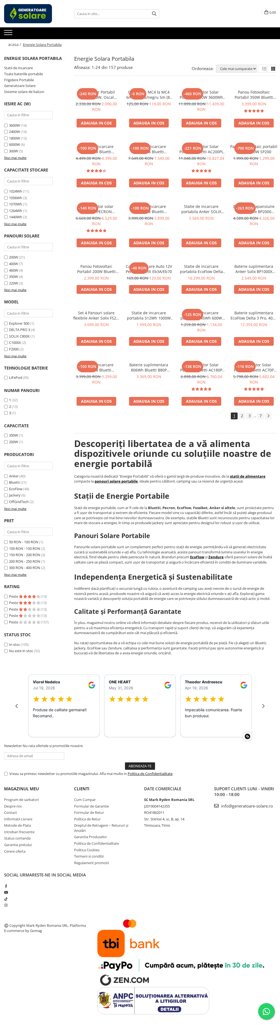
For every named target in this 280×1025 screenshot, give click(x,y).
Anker (14, 476)
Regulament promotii (91, 862)
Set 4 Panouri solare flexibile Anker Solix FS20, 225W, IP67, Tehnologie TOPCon (96, 315)
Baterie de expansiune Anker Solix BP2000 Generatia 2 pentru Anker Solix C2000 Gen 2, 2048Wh (254, 209)
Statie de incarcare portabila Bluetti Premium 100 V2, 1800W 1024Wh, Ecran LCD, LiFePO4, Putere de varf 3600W (149, 209)
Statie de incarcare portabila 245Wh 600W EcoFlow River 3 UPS (201, 315)
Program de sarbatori (21, 799)
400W (13, 263)
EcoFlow (15, 488)
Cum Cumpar (85, 799)
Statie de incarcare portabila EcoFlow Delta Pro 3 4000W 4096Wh (201, 269)
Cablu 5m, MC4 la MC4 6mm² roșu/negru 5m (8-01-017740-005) (148, 94)
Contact (10, 812)
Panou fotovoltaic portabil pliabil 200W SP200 (253, 149)
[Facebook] (6, 886)
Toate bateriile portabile (23, 73)
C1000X (15, 342)
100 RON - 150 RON (24, 548)
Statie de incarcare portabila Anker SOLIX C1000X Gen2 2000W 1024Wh (201, 209)
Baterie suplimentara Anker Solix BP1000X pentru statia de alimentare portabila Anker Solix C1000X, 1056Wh (253, 269)
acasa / (15, 44)
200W (13, 257)
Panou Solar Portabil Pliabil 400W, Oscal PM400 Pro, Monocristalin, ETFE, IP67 (96, 94)
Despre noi (13, 806)
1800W (14, 138)
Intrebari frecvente (19, 831)
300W (13, 151)
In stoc (14, 644)
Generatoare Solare (20, 85)
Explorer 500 (19, 323)
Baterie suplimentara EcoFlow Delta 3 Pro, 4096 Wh (254, 315)
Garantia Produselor (90, 836)
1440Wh (15, 216)
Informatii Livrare (18, 819)
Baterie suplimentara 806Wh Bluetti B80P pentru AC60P (148, 367)
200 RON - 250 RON (24, 561)
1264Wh (15, 210)
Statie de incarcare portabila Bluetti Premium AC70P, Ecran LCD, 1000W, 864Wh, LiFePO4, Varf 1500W (96, 367)
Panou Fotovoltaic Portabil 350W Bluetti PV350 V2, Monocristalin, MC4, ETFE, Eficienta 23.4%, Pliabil (253, 94)
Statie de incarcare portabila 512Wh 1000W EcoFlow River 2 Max (149, 315)
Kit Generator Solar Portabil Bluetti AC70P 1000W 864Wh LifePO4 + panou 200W (254, 367)
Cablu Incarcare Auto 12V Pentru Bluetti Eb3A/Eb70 (149, 269)
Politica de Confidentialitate (150, 773)
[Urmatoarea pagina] (268, 416)
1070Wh (15, 204)
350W (13, 276)
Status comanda (17, 838)
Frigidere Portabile (19, 79)
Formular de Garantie (91, 806)
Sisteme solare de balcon (24, 91)
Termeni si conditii (89, 856)
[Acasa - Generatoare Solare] (31, 13)
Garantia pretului (18, 844)
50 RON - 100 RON (23, 541)
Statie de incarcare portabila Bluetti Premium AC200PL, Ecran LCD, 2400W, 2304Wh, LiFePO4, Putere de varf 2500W (149, 149)
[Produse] (9, 34)
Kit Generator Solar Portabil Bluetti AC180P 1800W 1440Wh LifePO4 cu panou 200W (201, 367)
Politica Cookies (87, 849)
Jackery (15, 495)
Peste (14, 596)
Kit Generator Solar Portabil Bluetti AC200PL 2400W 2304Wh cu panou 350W (201, 149)
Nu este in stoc (21, 650)
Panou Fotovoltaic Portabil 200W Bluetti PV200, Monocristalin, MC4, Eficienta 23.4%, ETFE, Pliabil (96, 269)
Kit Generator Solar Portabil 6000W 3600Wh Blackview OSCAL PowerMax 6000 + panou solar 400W (201, 94)
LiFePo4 (15, 377)
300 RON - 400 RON (24, 567)
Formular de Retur (89, 812)
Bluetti (14, 482)
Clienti (81, 788)
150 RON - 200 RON (24, 554)
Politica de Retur (87, 819)
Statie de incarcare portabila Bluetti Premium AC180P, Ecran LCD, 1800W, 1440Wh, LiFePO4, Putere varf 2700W (96, 149)
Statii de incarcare (18, 67)
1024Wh (15, 191)
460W (13, 270)
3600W (14, 125)
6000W (14, 144)
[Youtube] (6, 892)
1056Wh (15, 197)
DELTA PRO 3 (19, 329)
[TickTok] (6, 898)
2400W (14, 131)
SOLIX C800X (19, 336)
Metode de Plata (17, 825)
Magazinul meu (21, 788)
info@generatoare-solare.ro (246, 806)
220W (13, 283)
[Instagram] (6, 905)
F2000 (14, 349)
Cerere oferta (14, 851)
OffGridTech (19, 501)
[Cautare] (154, 13)
